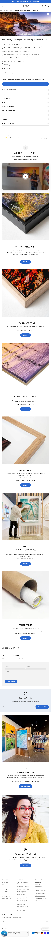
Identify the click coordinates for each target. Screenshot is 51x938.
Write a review (43, 138)
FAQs (3, 887)
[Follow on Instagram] (6, 928)
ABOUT (3, 884)
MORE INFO (25, 261)
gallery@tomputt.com (40, 896)
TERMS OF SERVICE (6, 898)
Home (1, 10)
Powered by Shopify (15, 933)
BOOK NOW (25, 865)
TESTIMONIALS (5, 891)
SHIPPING (4, 894)
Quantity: (4, 72)
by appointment (35, 781)
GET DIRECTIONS (25, 786)
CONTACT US (5, 882)
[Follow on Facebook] (3, 928)
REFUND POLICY (6, 896)
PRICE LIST (4, 889)
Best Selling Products (8, 10)
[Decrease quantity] (4, 74)
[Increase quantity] (11, 74)
